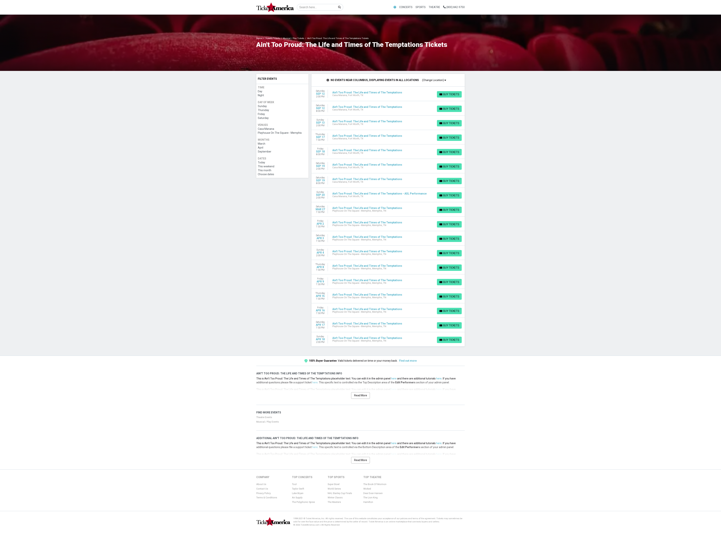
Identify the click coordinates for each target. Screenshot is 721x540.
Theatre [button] (434, 7)
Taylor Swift (298, 488)
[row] (388, 94)
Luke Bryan (297, 493)
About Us (261, 484)
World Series (334, 488)
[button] (395, 7)
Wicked (367, 488)
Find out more (408, 360)
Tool (294, 484)
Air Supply (297, 497)
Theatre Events (264, 417)
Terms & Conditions (266, 497)
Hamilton (368, 502)
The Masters (334, 502)
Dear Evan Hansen (373, 493)
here (394, 378)
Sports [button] (421, 7)
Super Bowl (333, 484)
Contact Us (262, 488)
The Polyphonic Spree (303, 502)
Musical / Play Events (267, 422)
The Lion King (370, 497)
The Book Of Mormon (374, 484)
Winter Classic (335, 497)
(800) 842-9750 (455, 7)
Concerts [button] (406, 7)
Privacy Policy (263, 493)
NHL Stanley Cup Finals (340, 493)
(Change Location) (433, 80)
